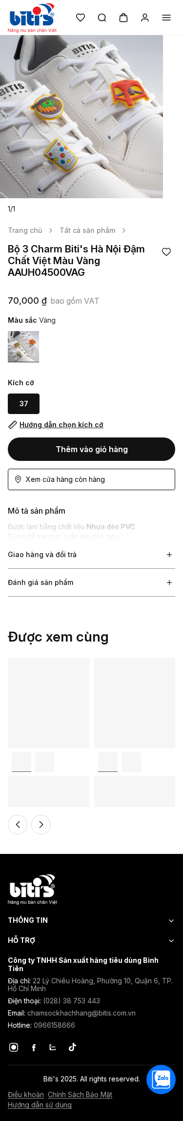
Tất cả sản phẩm (87, 230)
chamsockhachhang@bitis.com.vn (81, 1013)
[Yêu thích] (80, 17)
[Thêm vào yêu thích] (166, 252)
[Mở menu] (166, 17)
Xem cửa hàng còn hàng (65, 479)
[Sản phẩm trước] (17, 824)
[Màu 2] (45, 762)
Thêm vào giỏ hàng (92, 449)
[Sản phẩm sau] (41, 824)
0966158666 (54, 1025)
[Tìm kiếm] (102, 17)
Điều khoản (26, 1095)
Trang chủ (25, 230)
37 (24, 403)
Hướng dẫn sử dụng (40, 1105)
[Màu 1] (23, 346)
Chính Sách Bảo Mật (80, 1095)
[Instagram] (14, 1047)
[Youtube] (53, 1047)
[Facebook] (33, 1047)
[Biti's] (91, 889)
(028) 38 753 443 (71, 1000)
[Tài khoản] (145, 17)
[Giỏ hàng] (123, 17)
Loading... (23, 662)
